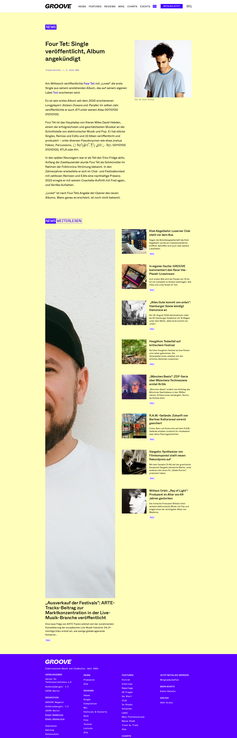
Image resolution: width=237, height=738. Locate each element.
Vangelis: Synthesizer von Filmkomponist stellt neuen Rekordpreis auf (167, 455)
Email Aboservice (54, 719)
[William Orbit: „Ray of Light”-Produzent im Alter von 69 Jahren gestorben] (134, 501)
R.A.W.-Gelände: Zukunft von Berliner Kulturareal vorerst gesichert (168, 419)
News (51, 27)
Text (55, 93)
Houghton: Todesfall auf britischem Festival (164, 343)
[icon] (189, 6)
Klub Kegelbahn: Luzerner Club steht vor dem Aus (169, 233)
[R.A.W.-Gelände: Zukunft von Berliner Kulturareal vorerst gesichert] (134, 426)
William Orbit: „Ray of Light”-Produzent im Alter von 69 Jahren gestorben (168, 494)
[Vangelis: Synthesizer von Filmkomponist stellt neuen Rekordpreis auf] (134, 462)
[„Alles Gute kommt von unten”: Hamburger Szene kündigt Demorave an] (134, 312)
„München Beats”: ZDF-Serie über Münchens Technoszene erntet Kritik (168, 380)
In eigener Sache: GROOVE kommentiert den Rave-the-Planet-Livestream (168, 270)
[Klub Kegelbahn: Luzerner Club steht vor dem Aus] (134, 241)
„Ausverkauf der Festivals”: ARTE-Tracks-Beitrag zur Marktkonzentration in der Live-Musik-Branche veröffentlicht (80, 610)
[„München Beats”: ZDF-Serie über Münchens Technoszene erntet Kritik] (134, 387)
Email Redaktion (54, 715)
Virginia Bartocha (53, 70)
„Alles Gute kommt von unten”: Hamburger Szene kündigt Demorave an (170, 306)
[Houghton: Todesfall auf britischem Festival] (134, 351)
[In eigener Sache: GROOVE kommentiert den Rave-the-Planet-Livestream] (134, 276)
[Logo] (58, 6)
